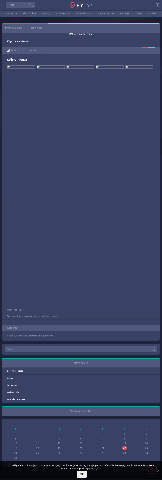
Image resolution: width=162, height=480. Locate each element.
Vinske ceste (62, 13)
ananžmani (17, 316)
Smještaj (46, 13)
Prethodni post (13, 27)
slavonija (53, 316)
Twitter (151, 50)
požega (45, 316)
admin (33, 50)
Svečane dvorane (105, 13)
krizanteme (35, 316)
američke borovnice (16, 399)
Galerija (138, 13)
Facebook (138, 50)
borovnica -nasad (15, 371)
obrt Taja (124, 13)
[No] (158, 470)
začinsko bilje (13, 392)
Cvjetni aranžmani (18, 41)
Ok (82, 474)
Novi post (36, 27)
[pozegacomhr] (81, 5)
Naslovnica (11, 13)
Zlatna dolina (29, 13)
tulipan (10, 378)
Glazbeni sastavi (83, 13)
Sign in (158, 5)
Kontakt (152, 13)
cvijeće (26, 316)
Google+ (145, 50)
